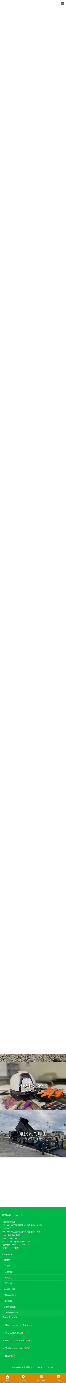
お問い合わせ (10, 1306)
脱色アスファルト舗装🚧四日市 (19, 1340)
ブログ (7, 1265)
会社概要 (8, 1271)
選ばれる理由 (10, 1295)
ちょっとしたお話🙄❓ (15, 1332)
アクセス (23, 1380)
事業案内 (8, 1277)
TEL (58, 1380)
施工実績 (8, 1283)
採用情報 (8, 1300)
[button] (33, 1086)
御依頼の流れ (10, 1289)
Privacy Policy (12, 1312)
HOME (7, 1260)
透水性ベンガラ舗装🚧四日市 (18, 1348)
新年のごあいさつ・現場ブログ (18, 1325)
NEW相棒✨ (10, 1355)
